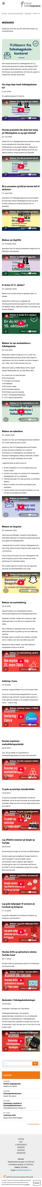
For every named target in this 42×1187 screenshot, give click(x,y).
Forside (4, 13)
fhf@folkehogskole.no (23, 1170)
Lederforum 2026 (9, 1115)
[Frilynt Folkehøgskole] (30, 4)
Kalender (7, 1075)
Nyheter (21, 1139)
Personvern (21, 1153)
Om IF (21, 1142)
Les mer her (26, 1184)
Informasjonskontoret (15, 13)
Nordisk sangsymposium (12, 1084)
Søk (35, 1063)
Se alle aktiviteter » (33, 1124)
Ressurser (28, 13)
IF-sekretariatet (21, 1144)
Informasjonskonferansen (12, 1093)
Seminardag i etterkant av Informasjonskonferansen (12, 1104)
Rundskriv (21, 1147)
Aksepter (36, 1183)
